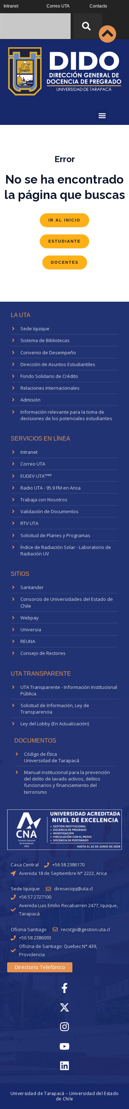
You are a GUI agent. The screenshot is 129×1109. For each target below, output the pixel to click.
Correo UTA (58, 6)
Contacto (98, 6)
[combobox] (35, 26)
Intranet (11, 6)
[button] (102, 115)
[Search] (87, 26)
